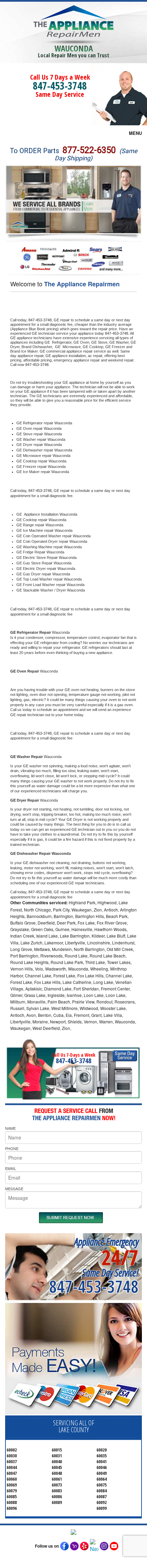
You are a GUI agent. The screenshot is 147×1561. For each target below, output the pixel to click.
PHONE (11, 1148)
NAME (10, 1128)
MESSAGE (14, 1188)
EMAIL (10, 1168)
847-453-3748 (60, 86)
